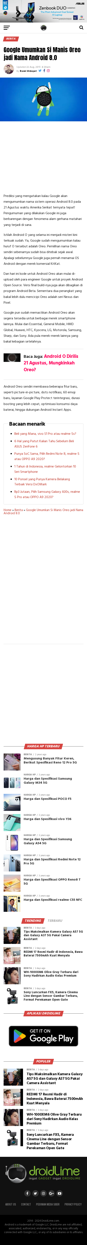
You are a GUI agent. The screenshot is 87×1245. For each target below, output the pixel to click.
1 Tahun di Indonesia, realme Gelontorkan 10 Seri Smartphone (45, 469)
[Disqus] (43, 582)
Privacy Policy (73, 1204)
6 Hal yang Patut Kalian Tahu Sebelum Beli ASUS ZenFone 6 (44, 444)
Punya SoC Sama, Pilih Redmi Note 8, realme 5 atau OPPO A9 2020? (46, 456)
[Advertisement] (43, 157)
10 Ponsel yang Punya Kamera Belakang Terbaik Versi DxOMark (42, 482)
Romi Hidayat (28, 71)
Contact (26, 1204)
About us (10, 1204)
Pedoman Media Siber (48, 1204)
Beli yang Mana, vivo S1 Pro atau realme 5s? (45, 434)
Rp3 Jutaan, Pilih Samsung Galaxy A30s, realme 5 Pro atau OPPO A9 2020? (47, 494)
